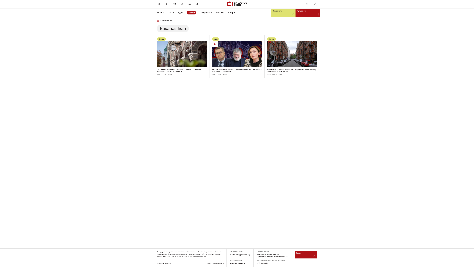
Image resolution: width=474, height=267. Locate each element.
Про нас (220, 12)
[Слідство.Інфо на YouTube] (174, 4)
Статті (171, 12)
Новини (160, 12)
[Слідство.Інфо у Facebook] (166, 4)
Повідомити (277, 11)
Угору (298, 253)
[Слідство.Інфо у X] (159, 4)
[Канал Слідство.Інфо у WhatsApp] (189, 4)
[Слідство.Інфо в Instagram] (182, 4)
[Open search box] (315, 4)
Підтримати (301, 11)
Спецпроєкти (206, 12)
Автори (231, 12)
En (307, 4)
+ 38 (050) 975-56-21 (237, 264)
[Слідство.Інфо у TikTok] (197, 4)
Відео (180, 12)
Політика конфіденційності (214, 263)
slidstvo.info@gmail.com (238, 255)
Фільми (191, 12)
